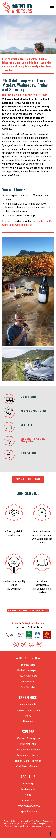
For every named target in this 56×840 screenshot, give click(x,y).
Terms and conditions (28, 806)
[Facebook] (16, 644)
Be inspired (31, 59)
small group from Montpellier (27, 66)
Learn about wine (28, 704)
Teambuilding (28, 664)
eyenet (48, 826)
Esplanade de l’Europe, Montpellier (33, 440)
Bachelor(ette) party (28, 670)
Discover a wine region (15, 62)
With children (28, 681)
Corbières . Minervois (28, 766)
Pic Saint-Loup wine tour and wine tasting (28, 610)
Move (28, 715)
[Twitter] (24, 644)
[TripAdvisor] (39, 644)
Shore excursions (28, 676)
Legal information (28, 811)
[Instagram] (31, 644)
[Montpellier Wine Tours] (28, 293)
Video (28, 794)
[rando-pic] (28, 256)
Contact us (28, 800)
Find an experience (12, 59)
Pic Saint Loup (28, 744)
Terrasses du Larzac (28, 755)
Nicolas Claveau (28, 824)
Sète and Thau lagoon (28, 738)
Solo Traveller (28, 687)
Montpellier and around (28, 749)
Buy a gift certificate (28, 479)
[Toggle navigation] (52, 7)
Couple (43, 59)
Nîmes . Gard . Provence (28, 760)
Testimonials (28, 789)
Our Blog (28, 783)
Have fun (28, 721)
